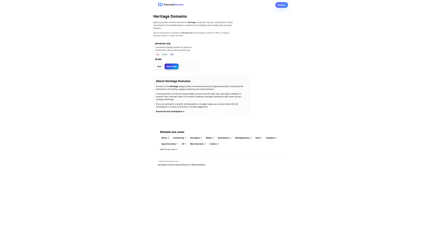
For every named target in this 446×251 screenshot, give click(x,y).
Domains (281, 5)
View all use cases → (169, 149)
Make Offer (171, 66)
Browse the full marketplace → (170, 111)
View (159, 66)
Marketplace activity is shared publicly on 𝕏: (181, 165)
